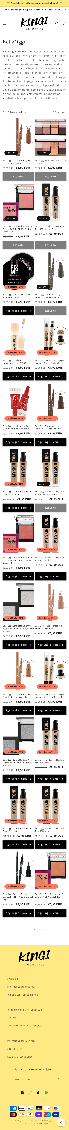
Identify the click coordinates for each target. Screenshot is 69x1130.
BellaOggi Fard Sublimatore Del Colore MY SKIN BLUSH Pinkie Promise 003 (18, 229)
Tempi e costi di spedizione (22, 994)
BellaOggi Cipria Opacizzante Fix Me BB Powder (17, 296)
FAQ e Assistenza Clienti (20, 1056)
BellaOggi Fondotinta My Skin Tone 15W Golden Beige (49, 493)
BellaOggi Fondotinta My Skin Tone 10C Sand (49, 558)
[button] (4, 23)
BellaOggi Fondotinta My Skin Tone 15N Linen (17, 830)
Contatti (12, 1017)
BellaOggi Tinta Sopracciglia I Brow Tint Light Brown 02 (17, 695)
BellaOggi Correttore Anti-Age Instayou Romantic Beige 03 (49, 695)
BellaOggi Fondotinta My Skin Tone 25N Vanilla (17, 493)
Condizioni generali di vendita (24, 1025)
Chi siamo (12, 978)
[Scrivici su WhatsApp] (46, 1092)
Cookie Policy (14, 1048)
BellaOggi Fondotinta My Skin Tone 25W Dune (49, 830)
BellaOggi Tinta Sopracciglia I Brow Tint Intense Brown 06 (49, 427)
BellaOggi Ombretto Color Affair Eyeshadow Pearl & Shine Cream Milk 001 (18, 628)
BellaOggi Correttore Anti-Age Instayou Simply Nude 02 (49, 361)
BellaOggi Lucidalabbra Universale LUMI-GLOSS (14, 361)
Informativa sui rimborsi (21, 986)
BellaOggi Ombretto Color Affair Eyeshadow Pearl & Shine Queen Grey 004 (18, 763)
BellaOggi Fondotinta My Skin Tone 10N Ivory (49, 761)
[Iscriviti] (58, 1079)
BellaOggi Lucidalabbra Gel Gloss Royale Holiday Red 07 (16, 427)
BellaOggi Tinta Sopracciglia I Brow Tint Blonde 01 (49, 627)
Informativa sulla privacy (21, 1040)
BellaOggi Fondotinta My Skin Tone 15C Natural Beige (49, 227)
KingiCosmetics (23, 1121)
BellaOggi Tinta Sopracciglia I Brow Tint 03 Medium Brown (17, 162)
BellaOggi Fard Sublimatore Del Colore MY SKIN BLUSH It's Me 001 (50, 897)
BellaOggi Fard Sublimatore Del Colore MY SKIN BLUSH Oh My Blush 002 (18, 560)
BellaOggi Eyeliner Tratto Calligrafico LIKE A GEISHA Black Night (18, 897)
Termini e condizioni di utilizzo (24, 1009)
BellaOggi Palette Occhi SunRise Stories (50, 162)
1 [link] (25, 930)
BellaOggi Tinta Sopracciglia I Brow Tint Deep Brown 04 (49, 296)
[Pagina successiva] (44, 930)
